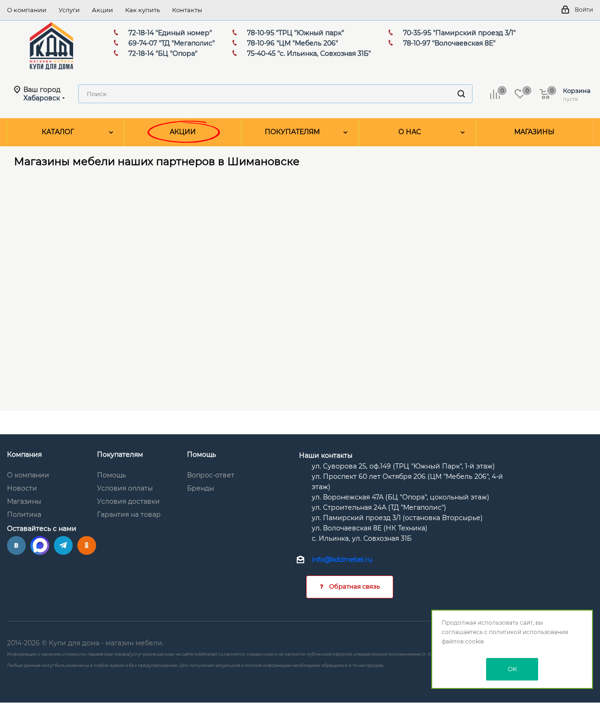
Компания (24, 454)
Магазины (24, 501)
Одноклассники (86, 545)
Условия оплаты (125, 488)
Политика (24, 514)
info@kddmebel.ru (342, 560)
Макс (39, 545)
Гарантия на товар (129, 514)
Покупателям (120, 454)
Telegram (63, 545)
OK (512, 669)
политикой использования (528, 631)
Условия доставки (128, 501)
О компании (28, 475)
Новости (22, 488)
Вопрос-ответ (210, 475)
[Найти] (461, 93)
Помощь (111, 475)
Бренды (200, 488)
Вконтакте (16, 545)
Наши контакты (325, 455)
